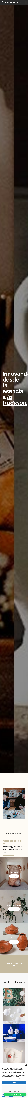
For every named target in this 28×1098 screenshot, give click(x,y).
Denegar (14, 1087)
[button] (25, 1065)
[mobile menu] (26, 2)
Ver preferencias (14, 1091)
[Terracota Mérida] (9, 2)
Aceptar (14, 1082)
